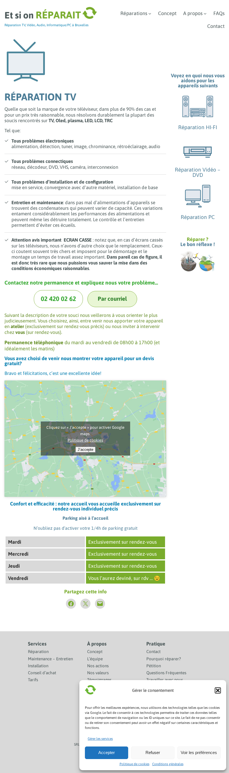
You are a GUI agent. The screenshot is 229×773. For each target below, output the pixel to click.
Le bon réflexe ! (197, 244)
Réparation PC (198, 217)
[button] (218, 690)
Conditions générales (167, 764)
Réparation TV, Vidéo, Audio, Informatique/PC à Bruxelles (46, 25)
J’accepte (85, 449)
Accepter (106, 752)
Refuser (152, 752)
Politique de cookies (134, 764)
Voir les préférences (199, 752)
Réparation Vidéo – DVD (197, 172)
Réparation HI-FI (197, 127)
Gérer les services (100, 739)
